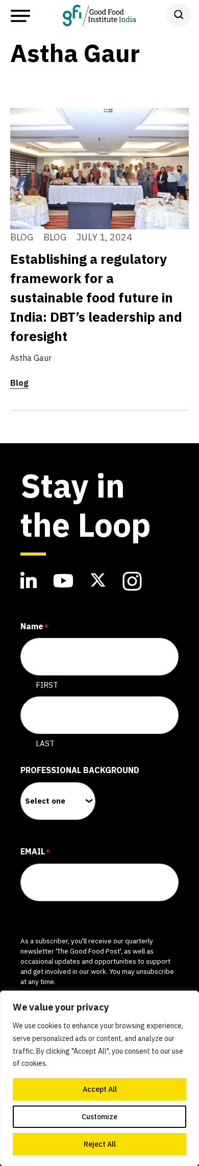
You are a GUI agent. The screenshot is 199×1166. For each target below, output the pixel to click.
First (47, 685)
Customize (99, 1116)
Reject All (100, 1144)
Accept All (100, 1089)
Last (45, 743)
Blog (19, 383)
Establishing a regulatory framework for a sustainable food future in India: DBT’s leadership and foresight (96, 297)
